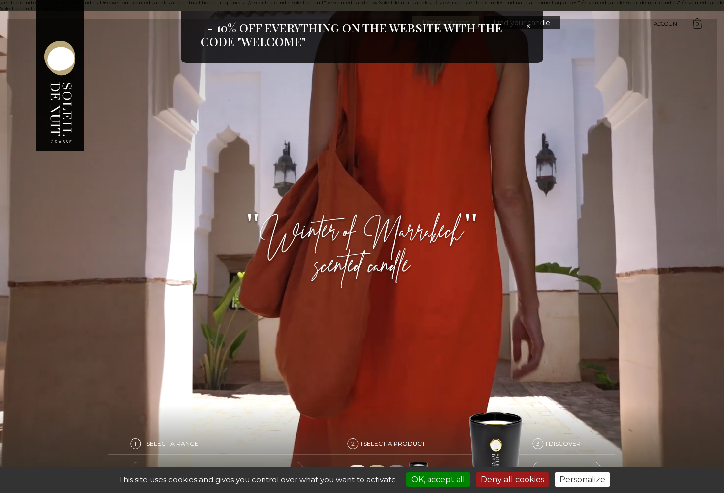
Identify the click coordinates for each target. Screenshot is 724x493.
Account (667, 23)
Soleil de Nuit (60, 75)
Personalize (582, 479)
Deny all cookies (512, 479)
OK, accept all (438, 479)
